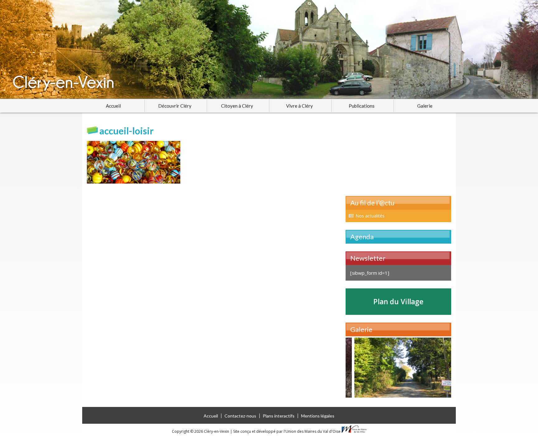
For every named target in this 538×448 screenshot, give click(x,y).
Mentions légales (317, 415)
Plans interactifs (279, 415)
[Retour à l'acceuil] (269, 49)
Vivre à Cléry (299, 106)
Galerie (424, 106)
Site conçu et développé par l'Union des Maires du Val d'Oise (287, 431)
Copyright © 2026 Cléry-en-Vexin (201, 431)
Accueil (113, 106)
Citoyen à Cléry (237, 106)
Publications (362, 106)
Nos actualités (370, 216)
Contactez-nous (240, 415)
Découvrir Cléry (174, 106)
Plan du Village (398, 301)
